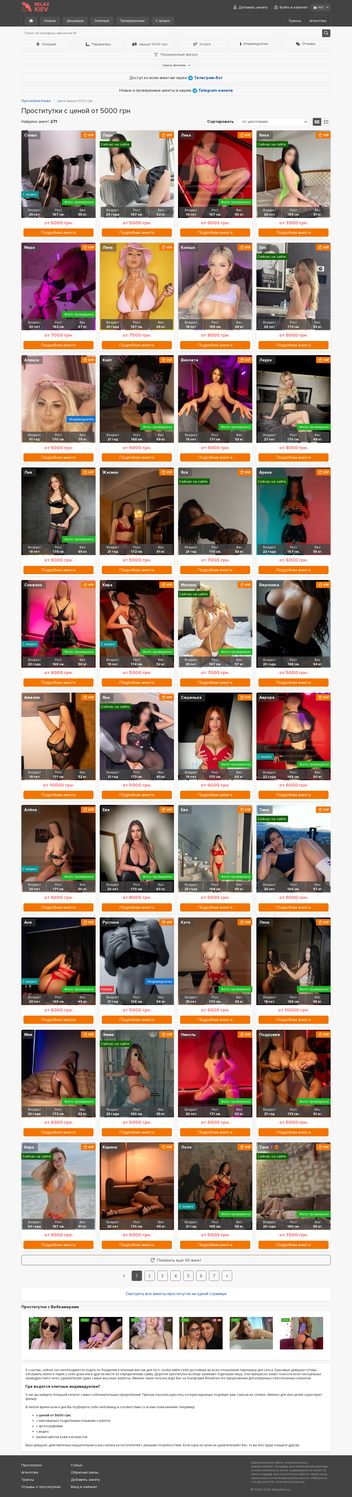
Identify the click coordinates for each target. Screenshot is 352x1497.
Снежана (33, 585)
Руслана (111, 922)
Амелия (32, 697)
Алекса (31, 360)
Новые (50, 21)
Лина (108, 247)
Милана (188, 585)
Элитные (102, 21)
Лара (108, 135)
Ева (262, 247)
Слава (30, 135)
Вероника (269, 585)
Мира (29, 247)
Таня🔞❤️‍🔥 (269, 1147)
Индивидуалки (256, 43)
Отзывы (308, 43)
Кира (107, 585)
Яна (106, 697)
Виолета (189, 360)
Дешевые (75, 21)
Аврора (266, 697)
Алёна (30, 809)
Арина (265, 472)
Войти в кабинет (294, 7)
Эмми (108, 1034)
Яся (184, 472)
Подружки (269, 1034)
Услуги (205, 44)
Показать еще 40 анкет (179, 1260)
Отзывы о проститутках (41, 1487)
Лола (186, 1147)
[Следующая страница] (227, 1276)
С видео (163, 21)
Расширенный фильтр (179, 54)
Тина (264, 809)
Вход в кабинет (84, 1487)
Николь (188, 1034)
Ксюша (188, 247)
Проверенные (132, 21)
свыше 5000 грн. (153, 44)
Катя (185, 922)
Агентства (317, 21)
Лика (186, 135)
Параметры (101, 44)
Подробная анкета (58, 232)
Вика (264, 135)
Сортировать (220, 121)
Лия (28, 472)
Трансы (294, 21)
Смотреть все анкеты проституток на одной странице (176, 1293)
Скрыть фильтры (174, 65)
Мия (28, 1034)
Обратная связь (85, 1472)
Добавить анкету (253, 7)
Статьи (76, 1465)
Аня (28, 922)
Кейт (107, 360)
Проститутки (31, 1465)
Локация (48, 44)
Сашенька (191, 697)
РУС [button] (321, 8)
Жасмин (110, 472)
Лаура (265, 360)
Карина (110, 1147)
